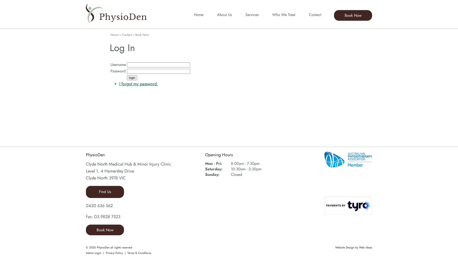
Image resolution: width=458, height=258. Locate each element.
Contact (315, 14)
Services (252, 14)
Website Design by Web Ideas (353, 247)
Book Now (353, 15)
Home (198, 14)
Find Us (105, 191)
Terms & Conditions (139, 253)
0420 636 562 (99, 206)
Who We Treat (283, 14)
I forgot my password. (138, 84)
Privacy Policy (114, 253)
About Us (224, 14)
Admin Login (93, 253)
